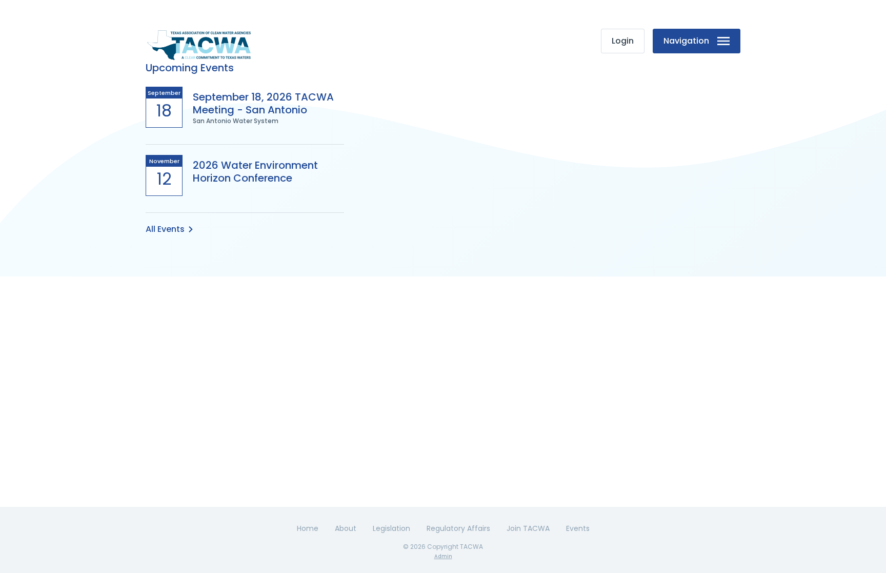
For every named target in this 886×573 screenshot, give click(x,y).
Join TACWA (528, 528)
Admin (443, 556)
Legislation (391, 528)
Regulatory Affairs (458, 528)
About (345, 528)
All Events (165, 229)
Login (623, 41)
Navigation (686, 41)
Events (578, 528)
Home (307, 528)
